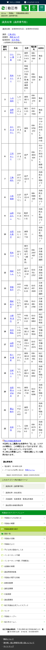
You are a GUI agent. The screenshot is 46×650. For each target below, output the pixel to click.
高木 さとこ (12, 78)
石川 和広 (16, 40)
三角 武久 (12, 34)
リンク (6, 611)
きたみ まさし (12, 129)
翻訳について (8, 639)
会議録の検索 (9, 566)
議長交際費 (8, 588)
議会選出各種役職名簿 (14, 505)
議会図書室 (8, 600)
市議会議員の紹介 (22, 13)
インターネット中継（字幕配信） (17, 561)
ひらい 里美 (12, 57)
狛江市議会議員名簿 (12, 441)
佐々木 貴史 (12, 357)
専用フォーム (30, 470)
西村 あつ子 (15, 37)
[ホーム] (9, 8)
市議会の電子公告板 (12, 577)
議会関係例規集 (10, 572)
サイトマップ (8, 646)
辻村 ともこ (12, 373)
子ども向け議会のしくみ (13, 550)
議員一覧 (7, 534)
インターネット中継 (12, 555)
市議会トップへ (10, 616)
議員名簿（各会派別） (14, 493)
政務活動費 (8, 583)
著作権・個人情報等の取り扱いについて (18, 643)
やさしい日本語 (15, 2)
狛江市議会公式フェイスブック (16, 605)
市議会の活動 (9, 538)
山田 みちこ (12, 216)
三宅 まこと (12, 156)
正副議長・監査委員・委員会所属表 (19, 499)
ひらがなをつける (33, 2)
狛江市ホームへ (10, 622)
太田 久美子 (12, 234)
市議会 (11, 13)
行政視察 (7, 594)
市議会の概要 (9, 523)
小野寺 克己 (12, 318)
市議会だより (9, 544)
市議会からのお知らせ (12, 518)
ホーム (3, 13)
